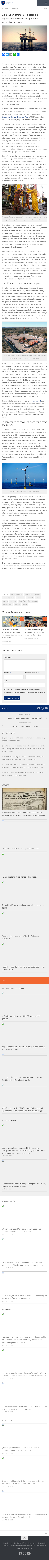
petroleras (17, 604)
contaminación (29, 594)
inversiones (13, 601)
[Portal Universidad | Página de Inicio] (9, 3)
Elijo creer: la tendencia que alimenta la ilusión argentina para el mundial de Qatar (34, 632)
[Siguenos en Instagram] (42, 708)
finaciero (38, 598)
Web (5, 681)
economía (37, 594)
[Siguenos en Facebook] (38, 708)
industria (5, 601)
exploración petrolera (8, 598)
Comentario (8, 657)
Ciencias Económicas (16, 594)
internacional (36, 401)
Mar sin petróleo (33, 601)
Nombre (7, 673)
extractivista (30, 598)
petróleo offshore (7, 604)
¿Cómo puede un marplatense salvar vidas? (19, 877)
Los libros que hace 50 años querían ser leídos (20, 848)
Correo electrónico (32, 673)
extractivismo (20, 598)
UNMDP (24, 604)
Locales (15, 8)
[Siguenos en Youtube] (46, 708)
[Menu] (46, 3)
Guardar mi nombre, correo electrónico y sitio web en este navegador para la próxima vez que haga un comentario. (24, 691)
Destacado (6, 8)
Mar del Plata (22, 601)
